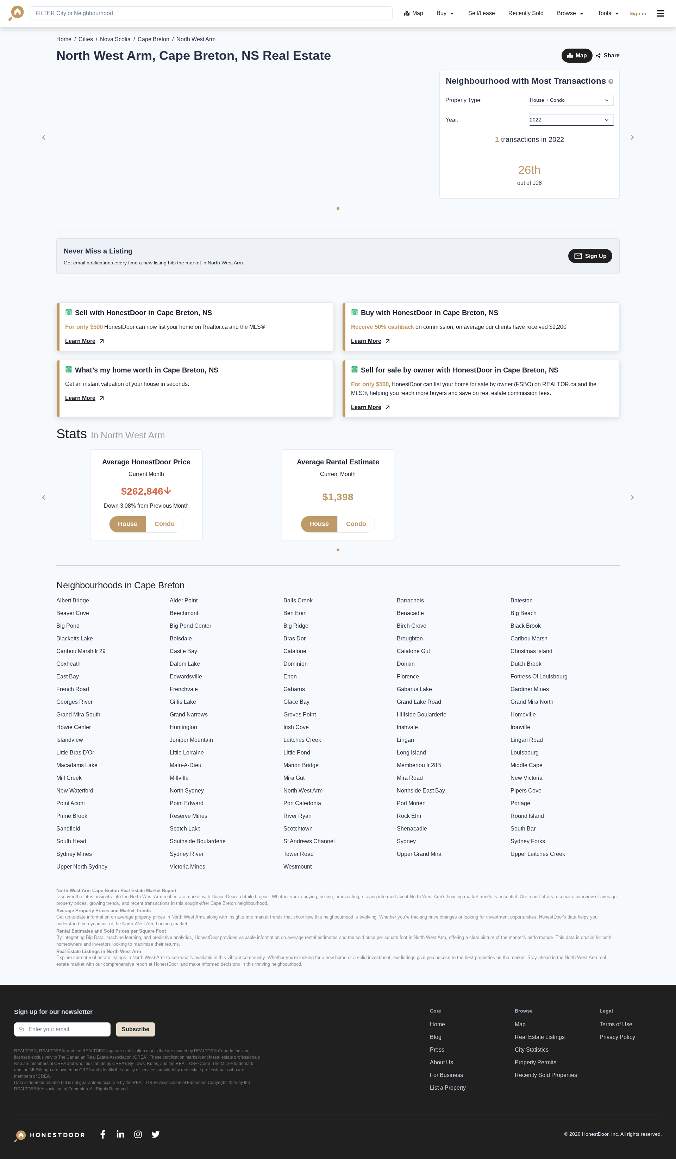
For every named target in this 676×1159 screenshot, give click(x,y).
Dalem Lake (185, 664)
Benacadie (410, 613)
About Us (441, 1062)
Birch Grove (411, 626)
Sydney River (187, 854)
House (127, 523)
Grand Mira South (78, 715)
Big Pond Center (190, 626)
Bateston (522, 600)
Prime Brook (71, 816)
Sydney (406, 841)
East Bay (67, 676)
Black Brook (526, 626)
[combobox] (211, 13)
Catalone (294, 651)
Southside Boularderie (198, 841)
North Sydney (187, 791)
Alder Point (184, 600)
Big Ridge (295, 626)
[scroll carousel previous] (44, 137)
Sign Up (596, 256)
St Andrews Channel (309, 841)
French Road (72, 689)
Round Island (527, 816)
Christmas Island (531, 651)
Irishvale (407, 727)
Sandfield (68, 829)
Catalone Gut (413, 651)
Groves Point (299, 715)
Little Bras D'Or (75, 753)
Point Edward (187, 803)
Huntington (183, 727)
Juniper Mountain (191, 740)
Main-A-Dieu (185, 765)
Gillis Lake (183, 702)
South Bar (523, 829)
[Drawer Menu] (660, 13)
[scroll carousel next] (632, 137)
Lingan (405, 740)
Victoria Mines (187, 867)
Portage (520, 803)
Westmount (297, 867)
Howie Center (73, 727)
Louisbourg (525, 753)
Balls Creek (298, 600)
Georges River (74, 702)
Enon (290, 676)
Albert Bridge (72, 600)
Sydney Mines (74, 854)
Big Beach (524, 613)
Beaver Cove (72, 613)
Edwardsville (186, 676)
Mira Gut (294, 778)
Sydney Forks (528, 841)
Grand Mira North (532, 702)
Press (437, 1050)
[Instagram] (138, 1134)
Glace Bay (296, 702)
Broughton (410, 638)
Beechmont (184, 613)
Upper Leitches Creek (538, 854)
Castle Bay (183, 651)
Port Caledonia (302, 803)
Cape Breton (153, 39)
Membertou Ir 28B (419, 765)
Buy (441, 13)
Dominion (295, 664)
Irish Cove (296, 727)
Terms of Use (616, 1024)
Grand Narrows (189, 715)
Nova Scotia (115, 39)
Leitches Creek (302, 740)
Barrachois (410, 600)
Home (63, 39)
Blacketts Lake (74, 638)
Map (417, 13)
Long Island (411, 753)
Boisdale (181, 638)
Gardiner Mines (530, 689)
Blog (436, 1037)
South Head (71, 841)
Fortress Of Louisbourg (539, 676)
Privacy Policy (617, 1037)
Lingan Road (527, 740)
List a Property (448, 1088)
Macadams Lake (77, 765)
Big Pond (68, 626)
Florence (408, 676)
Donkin (406, 664)
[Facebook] (103, 1134)
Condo (165, 523)
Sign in (638, 13)
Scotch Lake (185, 829)
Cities (86, 39)
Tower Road (298, 854)
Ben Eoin (295, 613)
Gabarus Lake (414, 689)
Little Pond (296, 753)
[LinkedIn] (120, 1134)
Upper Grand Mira (419, 854)
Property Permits (535, 1062)
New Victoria (527, 778)
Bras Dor (294, 638)
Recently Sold (526, 13)
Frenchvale (184, 689)
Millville (179, 778)
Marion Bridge (301, 765)
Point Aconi (70, 803)
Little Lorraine (187, 753)
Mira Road (410, 778)
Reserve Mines (188, 816)
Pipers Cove (526, 791)
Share (612, 55)
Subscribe (135, 1029)
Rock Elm (409, 816)
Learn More (80, 341)
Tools (604, 13)
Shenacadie (412, 829)
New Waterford (74, 791)
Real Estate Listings (540, 1037)
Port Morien (411, 803)
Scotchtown (298, 829)
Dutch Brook (526, 664)
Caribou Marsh (529, 638)
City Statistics (532, 1050)
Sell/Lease (481, 13)
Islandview (69, 740)
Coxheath (68, 664)
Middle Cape (527, 765)
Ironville (520, 727)
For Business (446, 1075)
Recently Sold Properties (546, 1075)
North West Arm (303, 791)
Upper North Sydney (81, 867)
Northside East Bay (421, 791)
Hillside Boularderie (421, 715)
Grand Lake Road (419, 702)
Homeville (523, 715)
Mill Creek (69, 778)
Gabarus (294, 689)
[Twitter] (156, 1134)
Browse (566, 13)
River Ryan (297, 816)
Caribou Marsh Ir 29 (81, 651)
